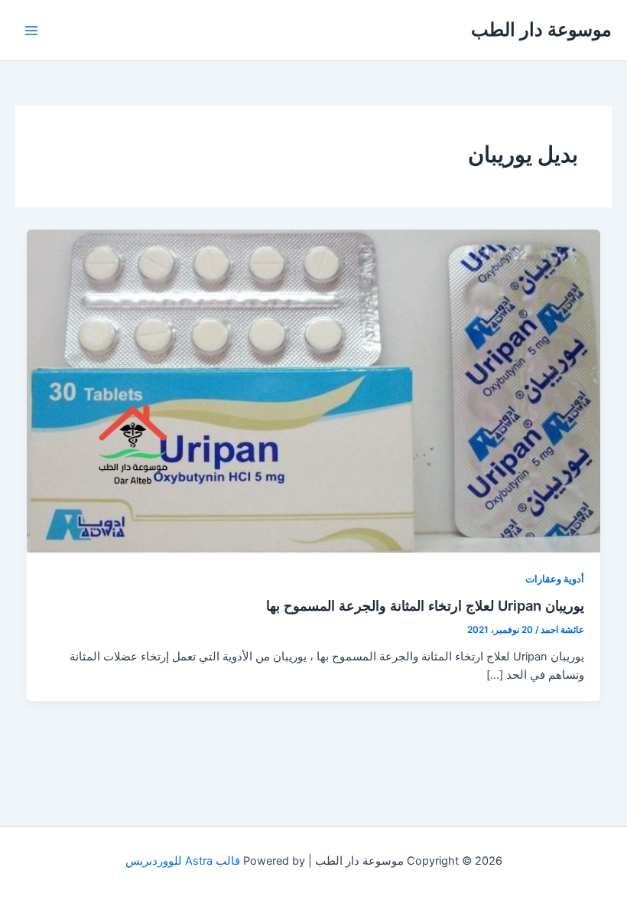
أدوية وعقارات (554, 579)
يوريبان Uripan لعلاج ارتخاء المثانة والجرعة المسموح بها (425, 605)
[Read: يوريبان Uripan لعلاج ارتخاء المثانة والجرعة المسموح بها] (314, 390)
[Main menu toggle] (31, 31)
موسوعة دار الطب (541, 29)
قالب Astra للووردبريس (182, 861)
